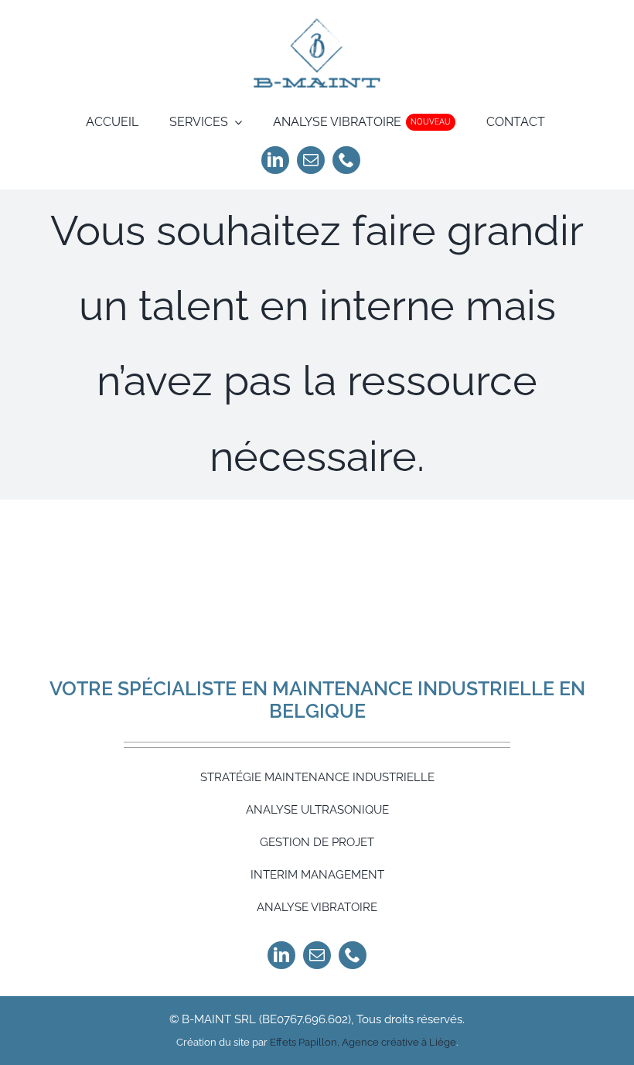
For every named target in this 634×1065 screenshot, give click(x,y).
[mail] (311, 160)
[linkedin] (275, 160)
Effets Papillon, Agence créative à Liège (363, 1042)
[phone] (346, 160)
